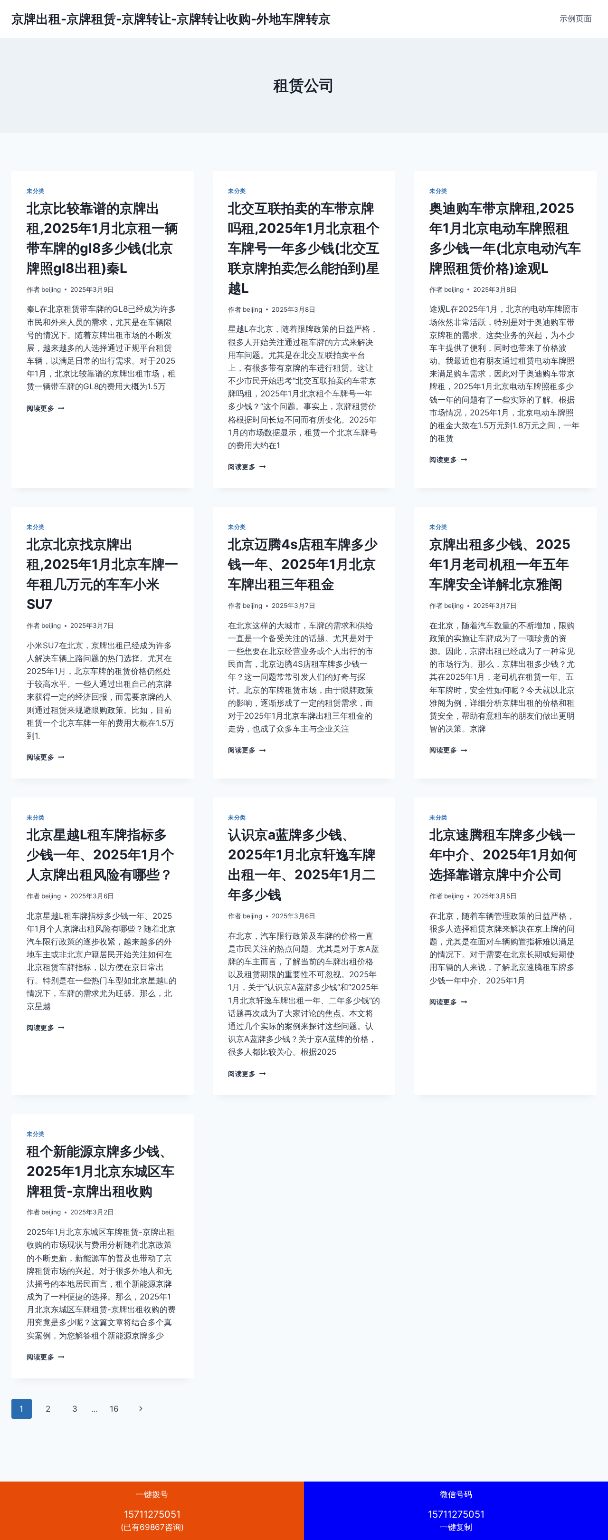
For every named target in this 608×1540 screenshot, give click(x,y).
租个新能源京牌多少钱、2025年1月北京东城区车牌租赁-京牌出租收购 (100, 1171)
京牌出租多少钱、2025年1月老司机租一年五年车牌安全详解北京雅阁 (499, 564)
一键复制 (456, 1511)
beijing (51, 289)
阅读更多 (45, 408)
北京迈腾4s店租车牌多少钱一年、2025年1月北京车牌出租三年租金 (303, 564)
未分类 (36, 190)
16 (114, 1409)
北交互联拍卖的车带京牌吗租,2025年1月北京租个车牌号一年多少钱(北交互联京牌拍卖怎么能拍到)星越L (304, 248)
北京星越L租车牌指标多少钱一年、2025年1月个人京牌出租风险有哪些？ (100, 855)
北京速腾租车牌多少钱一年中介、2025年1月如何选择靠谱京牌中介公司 (503, 855)
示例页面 (576, 18)
